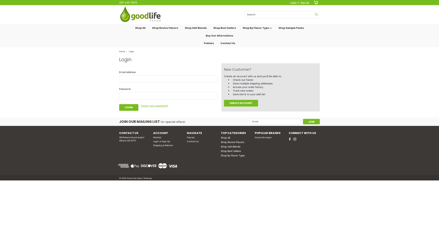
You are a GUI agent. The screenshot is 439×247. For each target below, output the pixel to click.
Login (293, 2)
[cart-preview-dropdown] (315, 2)
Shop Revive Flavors (165, 28)
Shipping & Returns (163, 145)
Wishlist (157, 137)
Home (122, 51)
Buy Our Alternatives (219, 35)
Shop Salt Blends (196, 28)
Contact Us (228, 43)
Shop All (140, 28)
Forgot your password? (154, 106)
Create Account (240, 103)
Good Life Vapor (263, 137)
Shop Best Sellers (224, 28)
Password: (125, 89)
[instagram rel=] (294, 139)
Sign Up (305, 2)
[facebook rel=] (289, 139)
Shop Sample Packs (291, 28)
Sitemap (148, 178)
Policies (209, 43)
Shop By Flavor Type (256, 28)
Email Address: (127, 72)
